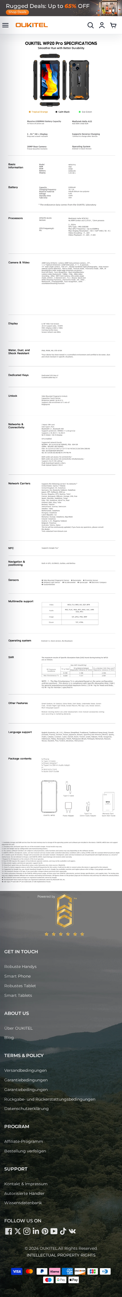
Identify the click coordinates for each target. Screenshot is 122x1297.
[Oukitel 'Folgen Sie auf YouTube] (54, 1231)
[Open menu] (5, 25)
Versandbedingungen (25, 1070)
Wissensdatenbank (23, 1202)
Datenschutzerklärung (26, 1108)
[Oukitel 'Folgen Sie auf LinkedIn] (35, 1231)
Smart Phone (17, 976)
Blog (9, 1037)
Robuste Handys (20, 966)
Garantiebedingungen (26, 1080)
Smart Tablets (18, 995)
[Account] (101, 25)
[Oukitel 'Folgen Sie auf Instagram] (26, 1231)
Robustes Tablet (20, 985)
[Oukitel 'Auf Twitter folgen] (17, 1231)
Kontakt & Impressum (26, 1183)
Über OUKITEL (18, 1028)
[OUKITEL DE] (31, 25)
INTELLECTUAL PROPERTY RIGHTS (61, 1255)
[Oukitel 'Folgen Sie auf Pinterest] (45, 1231)
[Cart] (113, 25)
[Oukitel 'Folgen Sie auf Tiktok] (63, 1231)
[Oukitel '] (72, 1231)
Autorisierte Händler (24, 1193)
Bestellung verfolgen (25, 1151)
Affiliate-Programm (23, 1141)
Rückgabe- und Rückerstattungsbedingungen (49, 1099)
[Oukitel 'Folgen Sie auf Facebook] (8, 1231)
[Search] (90, 25)
